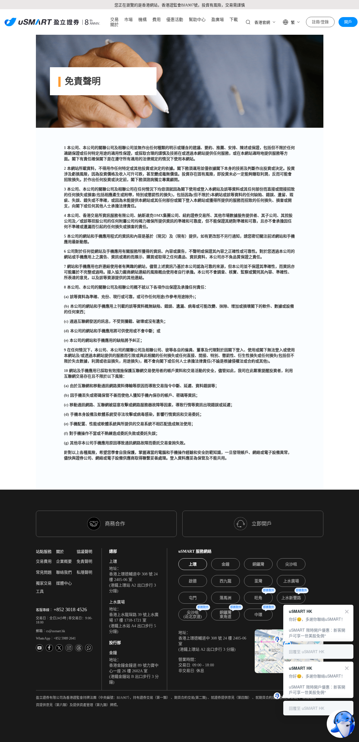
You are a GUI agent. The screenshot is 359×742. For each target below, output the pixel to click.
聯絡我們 (64, 572)
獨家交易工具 (44, 587)
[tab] (192, 564)
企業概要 (64, 561)
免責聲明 (84, 561)
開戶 (348, 22)
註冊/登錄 (320, 22)
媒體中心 (64, 583)
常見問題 (44, 572)
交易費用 (44, 561)
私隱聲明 (84, 572)
